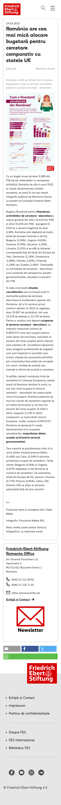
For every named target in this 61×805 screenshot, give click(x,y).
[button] (12, 649)
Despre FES (17, 732)
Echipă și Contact (18, 599)
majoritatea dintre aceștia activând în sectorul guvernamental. (26, 437)
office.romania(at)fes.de (26, 593)
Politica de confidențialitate (29, 713)
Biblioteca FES (19, 748)
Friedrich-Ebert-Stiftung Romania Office (27, 551)
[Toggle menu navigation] (53, 8)
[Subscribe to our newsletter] (30, 619)
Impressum (17, 705)
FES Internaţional (22, 740)
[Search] (44, 8)
